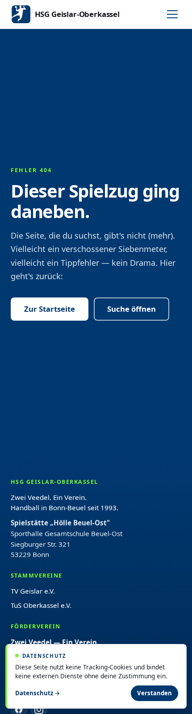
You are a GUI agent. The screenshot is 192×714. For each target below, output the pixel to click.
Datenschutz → (37, 693)
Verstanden (154, 693)
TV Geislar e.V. (33, 590)
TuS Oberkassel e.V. (41, 605)
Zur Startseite (49, 309)
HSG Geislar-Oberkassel (77, 14)
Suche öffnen (131, 309)
